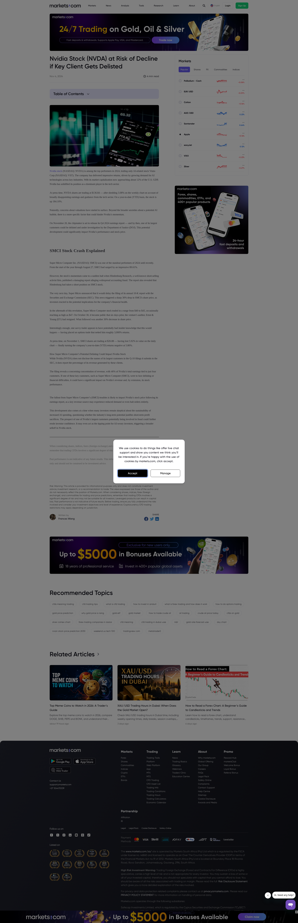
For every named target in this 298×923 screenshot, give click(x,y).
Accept (132, 473)
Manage (165, 473)
